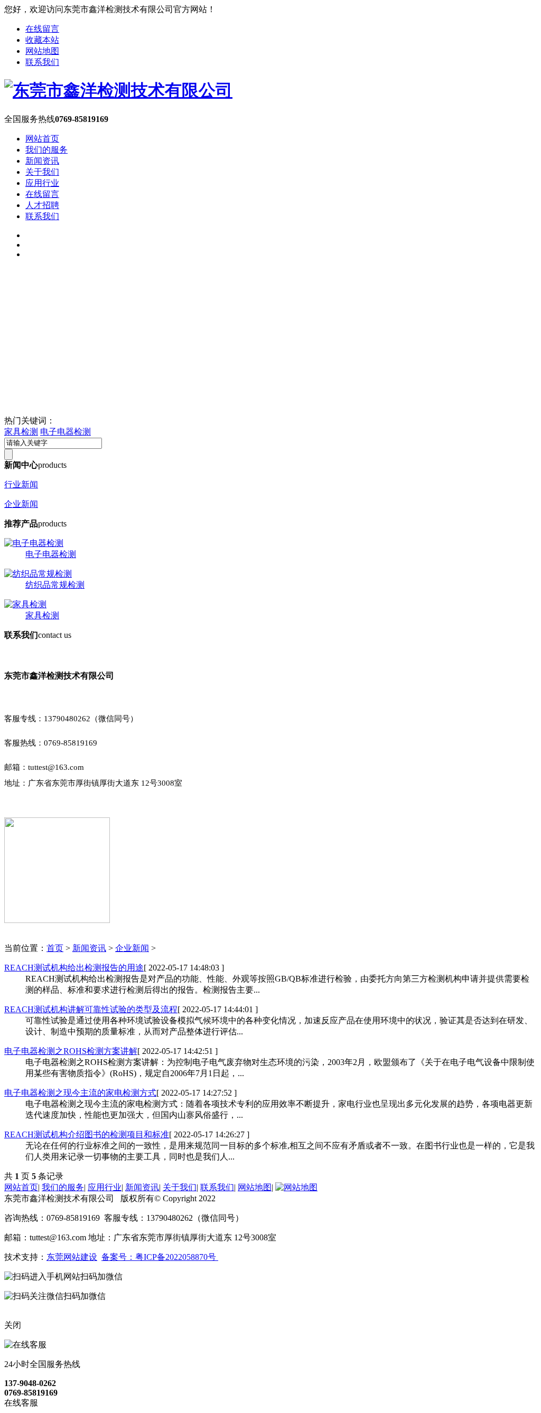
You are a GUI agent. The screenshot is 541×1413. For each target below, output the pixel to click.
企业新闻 (21, 504)
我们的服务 (46, 149)
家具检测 (21, 431)
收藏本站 (42, 39)
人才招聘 (42, 205)
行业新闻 (21, 484)
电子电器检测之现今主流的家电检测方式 (80, 1092)
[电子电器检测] (33, 543)
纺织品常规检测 (55, 584)
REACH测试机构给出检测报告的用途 (74, 967)
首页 (54, 948)
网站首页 (42, 138)
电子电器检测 (65, 431)
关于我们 (42, 171)
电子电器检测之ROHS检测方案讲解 (70, 1051)
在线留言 (42, 28)
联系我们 (42, 62)
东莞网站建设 (71, 1256)
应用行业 (42, 182)
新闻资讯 (42, 160)
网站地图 (42, 50)
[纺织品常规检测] (38, 573)
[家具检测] (25, 604)
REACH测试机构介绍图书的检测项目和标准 (86, 1134)
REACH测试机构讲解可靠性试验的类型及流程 (91, 1009)
